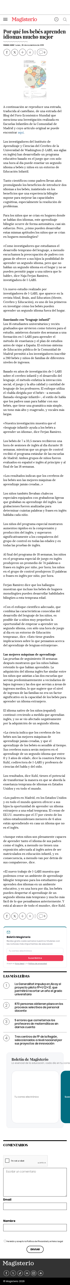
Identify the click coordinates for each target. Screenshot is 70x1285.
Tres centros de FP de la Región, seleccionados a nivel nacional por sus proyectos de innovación (38, 1040)
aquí (21, 132)
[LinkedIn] (27, 1273)
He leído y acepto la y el (35, 1241)
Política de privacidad (37, 963)
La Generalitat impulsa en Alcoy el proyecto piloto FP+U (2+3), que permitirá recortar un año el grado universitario (38, 989)
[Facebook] (6, 1273)
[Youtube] (40, 1273)
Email (7, 1199)
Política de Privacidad (37, 1241)
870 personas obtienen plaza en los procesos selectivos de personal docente (39, 1007)
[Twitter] (13, 1273)
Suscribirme (35, 958)
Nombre (9, 1221)
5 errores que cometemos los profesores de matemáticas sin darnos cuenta (36, 1023)
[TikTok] (20, 1273)
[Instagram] (34, 1273)
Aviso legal (19, 963)
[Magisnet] (24, 19)
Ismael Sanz (8, 45)
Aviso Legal (57, 1241)
